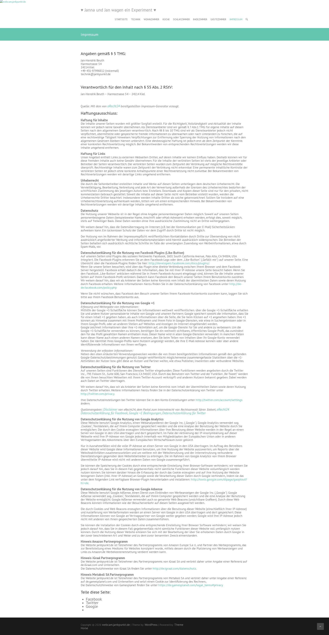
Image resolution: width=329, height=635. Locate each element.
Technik (135, 19)
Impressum (236, 19)
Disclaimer (110, 409)
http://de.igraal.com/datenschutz (174, 568)
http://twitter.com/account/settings (219, 400)
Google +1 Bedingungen (145, 413)
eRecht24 (113, 106)
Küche (166, 19)
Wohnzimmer (151, 19)
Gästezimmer (218, 19)
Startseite (121, 19)
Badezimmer (200, 19)
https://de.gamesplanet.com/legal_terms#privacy (190, 585)
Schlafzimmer (181, 19)
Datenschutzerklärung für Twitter (184, 413)
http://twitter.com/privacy (97, 394)
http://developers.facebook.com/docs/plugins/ (179, 263)
